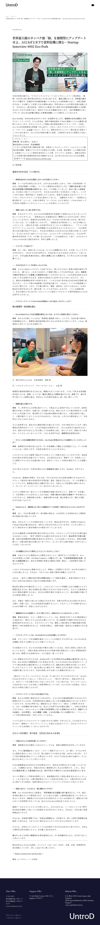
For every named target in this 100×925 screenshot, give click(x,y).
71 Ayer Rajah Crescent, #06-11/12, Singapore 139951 (41, 897)
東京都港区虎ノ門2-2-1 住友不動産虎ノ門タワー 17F (15, 901)
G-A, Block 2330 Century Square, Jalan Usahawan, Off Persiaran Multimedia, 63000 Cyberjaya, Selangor (79, 899)
